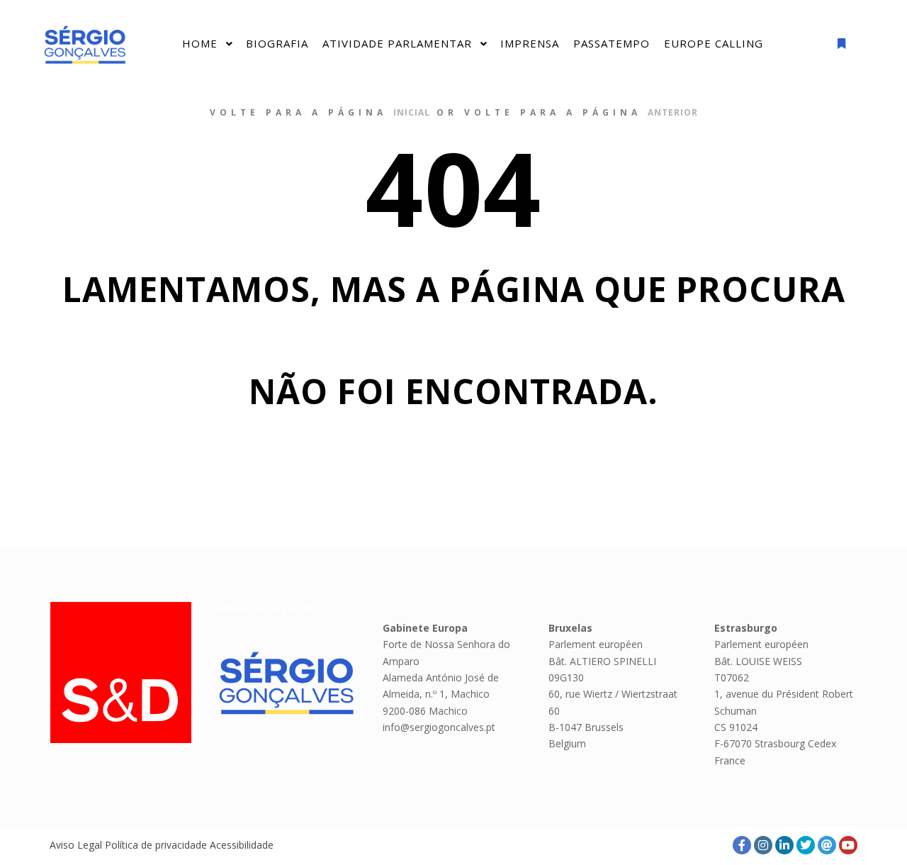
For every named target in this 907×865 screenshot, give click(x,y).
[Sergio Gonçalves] (85, 44)
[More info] (841, 44)
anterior (673, 112)
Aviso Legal (76, 845)
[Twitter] (805, 845)
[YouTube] (848, 845)
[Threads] (827, 845)
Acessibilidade (242, 845)
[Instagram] (763, 845)
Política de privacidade (156, 845)
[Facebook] (742, 845)
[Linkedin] (784, 845)
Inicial (411, 112)
